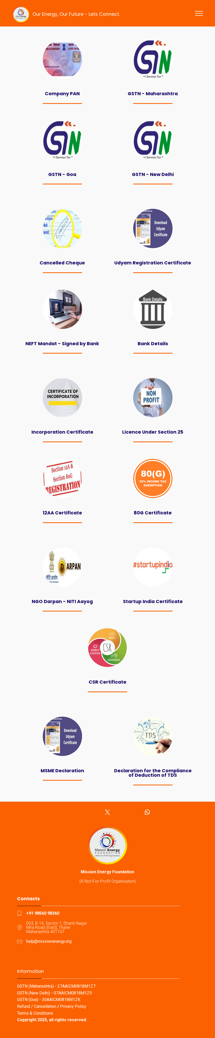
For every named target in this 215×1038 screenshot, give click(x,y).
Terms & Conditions (35, 1013)
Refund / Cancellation (36, 1006)
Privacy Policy (73, 1006)
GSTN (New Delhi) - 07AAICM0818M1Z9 (54, 993)
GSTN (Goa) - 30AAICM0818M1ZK (48, 999)
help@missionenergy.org (49, 941)
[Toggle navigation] (199, 13)
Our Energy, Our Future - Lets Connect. (76, 14)
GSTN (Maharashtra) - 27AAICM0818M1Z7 (56, 986)
